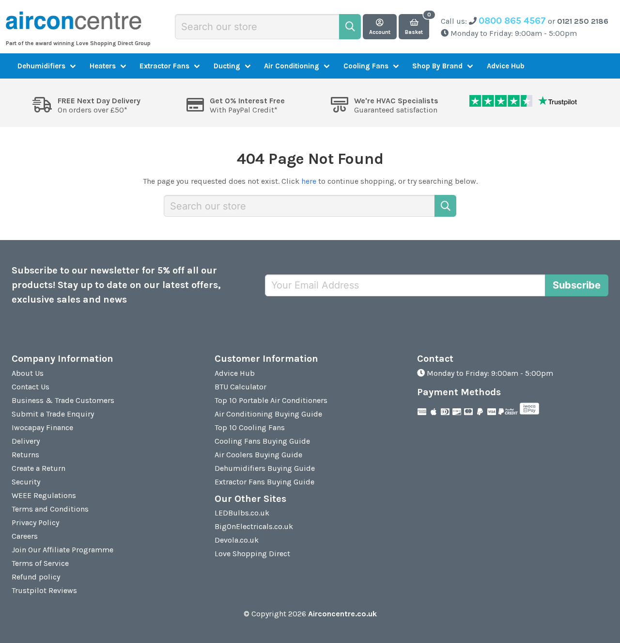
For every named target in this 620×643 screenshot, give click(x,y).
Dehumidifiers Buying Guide (265, 468)
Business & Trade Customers (63, 400)
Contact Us (30, 386)
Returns (25, 454)
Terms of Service (40, 563)
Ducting (227, 66)
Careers (25, 536)
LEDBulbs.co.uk (242, 512)
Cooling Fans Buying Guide (262, 441)
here (308, 181)
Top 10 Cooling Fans (250, 427)
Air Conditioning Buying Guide (268, 413)
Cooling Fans (365, 66)
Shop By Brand (437, 66)
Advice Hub (506, 66)
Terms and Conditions (50, 509)
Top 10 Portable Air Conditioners (271, 400)
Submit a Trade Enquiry (53, 413)
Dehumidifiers (41, 66)
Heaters (103, 66)
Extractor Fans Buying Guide (264, 481)
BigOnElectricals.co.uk (254, 526)
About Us (28, 373)
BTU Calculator (240, 386)
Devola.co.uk (237, 540)
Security (26, 481)
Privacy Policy (35, 522)
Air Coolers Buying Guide (258, 454)
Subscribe (577, 285)
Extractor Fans (164, 66)
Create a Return (38, 468)
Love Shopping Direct (252, 553)
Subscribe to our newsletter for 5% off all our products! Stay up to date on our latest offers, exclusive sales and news (116, 285)
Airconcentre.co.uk (342, 613)
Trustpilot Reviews (44, 590)
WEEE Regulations (44, 495)
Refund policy (36, 576)
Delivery (26, 441)
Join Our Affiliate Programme (62, 549)
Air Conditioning (291, 66)
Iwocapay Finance (42, 427)
